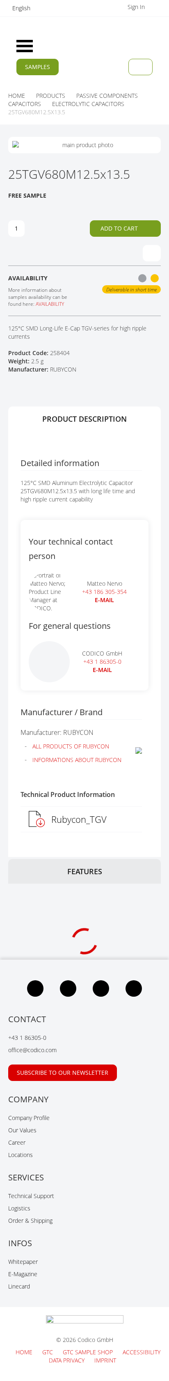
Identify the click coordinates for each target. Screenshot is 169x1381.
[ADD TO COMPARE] (152, 253)
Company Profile (29, 1118)
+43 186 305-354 (104, 592)
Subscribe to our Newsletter (62, 1072)
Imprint (105, 1360)
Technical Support (31, 1196)
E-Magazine (22, 1274)
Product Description (84, 419)
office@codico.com (32, 1050)
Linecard (19, 1286)
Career (16, 1142)
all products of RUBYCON (70, 746)
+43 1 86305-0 (102, 661)
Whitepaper (23, 1262)
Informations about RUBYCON (76, 760)
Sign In (137, 7)
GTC (48, 1352)
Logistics (19, 1208)
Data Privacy (67, 1360)
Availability (50, 303)
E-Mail (102, 670)
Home (25, 1352)
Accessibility (141, 1352)
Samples (37, 67)
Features (84, 871)
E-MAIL (104, 600)
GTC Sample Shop (88, 1352)
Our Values (22, 1130)
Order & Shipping (30, 1220)
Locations (20, 1155)
